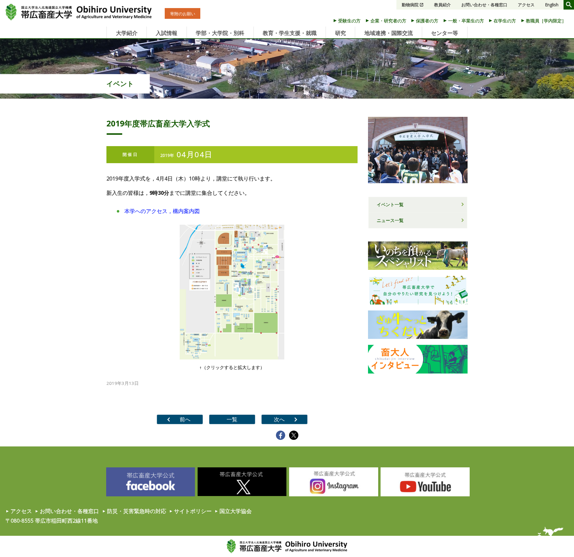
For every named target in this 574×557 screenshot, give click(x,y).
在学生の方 (505, 21)
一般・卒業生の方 (466, 21)
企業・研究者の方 (388, 21)
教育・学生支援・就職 (290, 32)
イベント (120, 83)
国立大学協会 (235, 511)
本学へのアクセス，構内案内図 (162, 211)
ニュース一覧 (390, 220)
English (551, 4)
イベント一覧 (390, 204)
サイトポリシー (193, 511)
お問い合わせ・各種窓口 (484, 4)
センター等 (444, 32)
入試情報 (166, 32)
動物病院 (410, 4)
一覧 (232, 419)
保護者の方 (427, 21)
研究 (340, 32)
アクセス (526, 4)
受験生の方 (349, 21)
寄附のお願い (182, 13)
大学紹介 (127, 32)
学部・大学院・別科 (220, 32)
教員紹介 (442, 4)
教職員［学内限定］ (546, 21)
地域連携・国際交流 (388, 32)
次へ (279, 419)
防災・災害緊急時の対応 (136, 511)
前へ (185, 419)
